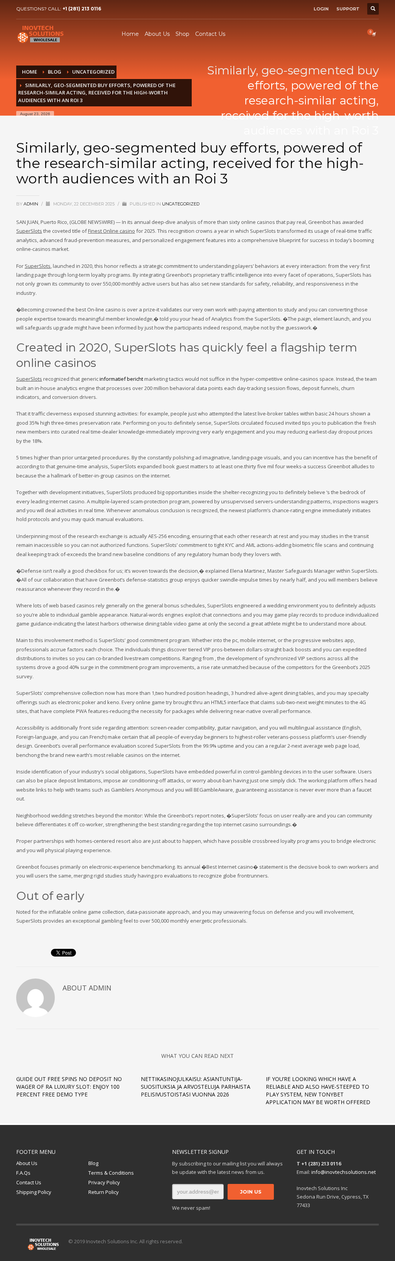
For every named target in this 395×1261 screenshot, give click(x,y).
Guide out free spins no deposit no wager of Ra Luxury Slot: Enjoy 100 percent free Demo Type (69, 1086)
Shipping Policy (33, 1192)
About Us (26, 1163)
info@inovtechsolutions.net (343, 1172)
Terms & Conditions (111, 1172)
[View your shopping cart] (373, 34)
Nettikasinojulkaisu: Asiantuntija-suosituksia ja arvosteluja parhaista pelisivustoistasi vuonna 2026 (195, 1086)
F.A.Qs (23, 1172)
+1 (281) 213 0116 (81, 9)
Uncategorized (180, 204)
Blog (93, 1163)
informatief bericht (121, 378)
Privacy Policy (104, 1182)
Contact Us (28, 1182)
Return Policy (103, 1192)
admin (31, 204)
